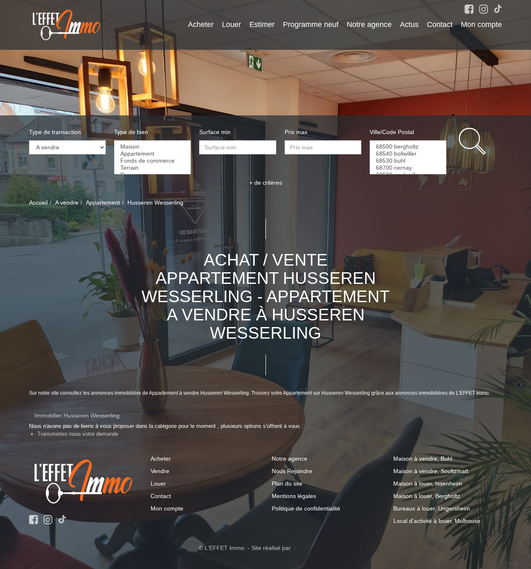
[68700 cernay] (408, 167)
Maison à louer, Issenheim (427, 483)
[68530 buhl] (408, 160)
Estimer (262, 24)
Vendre (160, 471)
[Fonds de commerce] (152, 160)
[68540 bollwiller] (408, 153)
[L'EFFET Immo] (66, 24)
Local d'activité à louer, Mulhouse (436, 521)
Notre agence (369, 24)
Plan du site (287, 483)
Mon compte (481, 24)
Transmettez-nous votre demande (77, 434)
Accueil (38, 202)
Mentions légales (294, 496)
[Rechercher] (480, 141)
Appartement (103, 202)
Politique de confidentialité (306, 508)
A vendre (66, 202)
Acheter (201, 24)
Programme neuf (311, 24)
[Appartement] (152, 153)
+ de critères (265, 182)
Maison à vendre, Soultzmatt (430, 471)
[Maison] (152, 146)
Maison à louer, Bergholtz (426, 496)
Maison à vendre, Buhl (422, 458)
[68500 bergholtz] (408, 146)
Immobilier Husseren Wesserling (76, 415)
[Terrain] (152, 167)
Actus (409, 24)
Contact (440, 24)
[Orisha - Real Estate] (314, 548)
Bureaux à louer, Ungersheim (431, 508)
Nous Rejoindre (292, 471)
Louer (231, 24)
